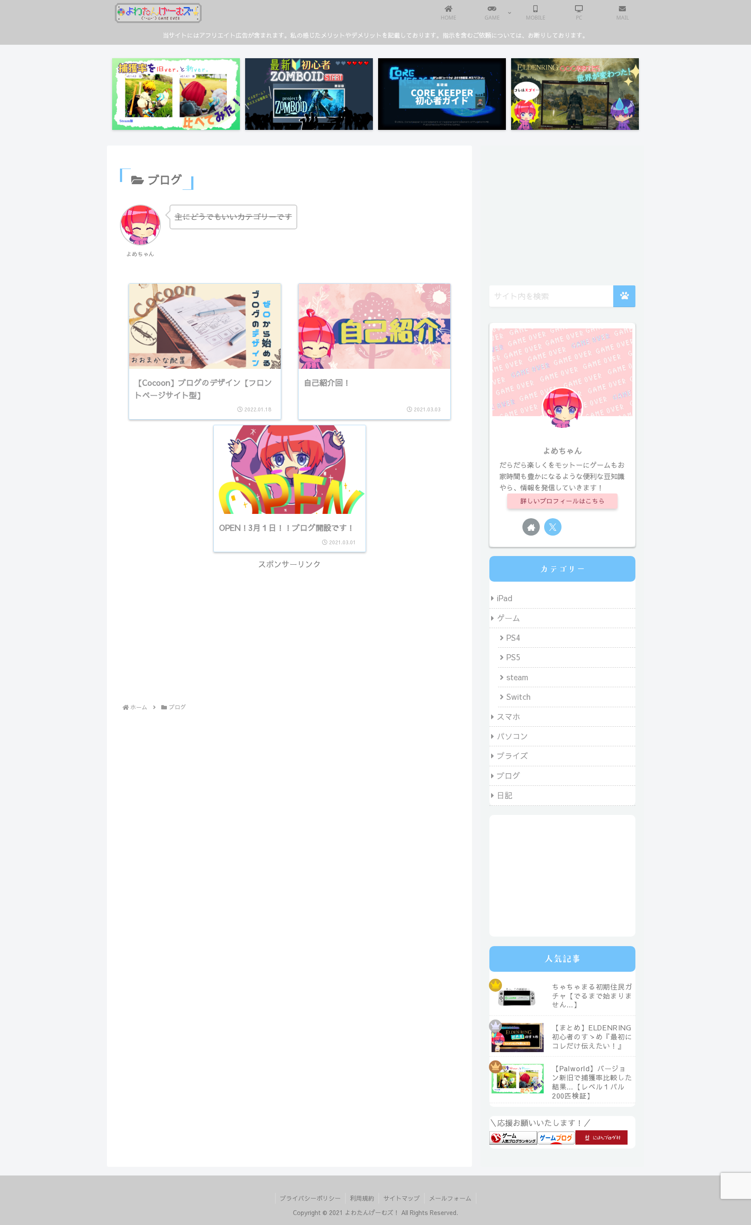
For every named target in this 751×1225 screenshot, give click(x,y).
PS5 (513, 657)
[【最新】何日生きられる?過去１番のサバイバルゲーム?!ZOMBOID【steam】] (309, 94)
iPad (504, 598)
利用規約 (362, 1198)
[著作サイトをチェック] (531, 527)
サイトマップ (401, 1198)
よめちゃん (562, 450)
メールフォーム (450, 1198)
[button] (624, 296)
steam (517, 677)
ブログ (508, 775)
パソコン (512, 736)
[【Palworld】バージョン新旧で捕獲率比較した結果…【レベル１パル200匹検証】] (176, 94)
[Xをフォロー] (553, 527)
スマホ (508, 716)
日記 (504, 795)
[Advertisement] (289, 632)
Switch (518, 696)
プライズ (512, 755)
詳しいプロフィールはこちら (562, 501)
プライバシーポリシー (310, 1198)
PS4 (513, 637)
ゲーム (508, 617)
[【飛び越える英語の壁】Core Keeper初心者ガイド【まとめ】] (442, 94)
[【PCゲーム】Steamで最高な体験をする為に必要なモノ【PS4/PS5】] (575, 94)
